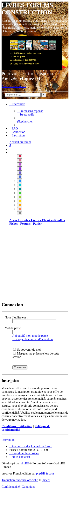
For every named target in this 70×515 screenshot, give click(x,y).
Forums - (26, 223)
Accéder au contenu (14, 86)
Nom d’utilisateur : (16, 317)
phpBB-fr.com (45, 473)
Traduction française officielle (20, 480)
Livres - (36, 220)
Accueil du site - (20, 220)
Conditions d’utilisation (17, 426)
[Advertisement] (35, 263)
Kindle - (59, 220)
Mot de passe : (13, 328)
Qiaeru (46, 480)
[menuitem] (30, 111)
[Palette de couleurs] (10, 152)
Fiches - (14, 223)
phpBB (24, 463)
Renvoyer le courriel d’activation (32, 339)
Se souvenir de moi (28, 349)
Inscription (8, 439)
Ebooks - (48, 220)
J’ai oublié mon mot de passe (30, 335)
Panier (37, 223)
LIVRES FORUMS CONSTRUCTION (27, 9)
